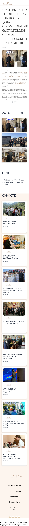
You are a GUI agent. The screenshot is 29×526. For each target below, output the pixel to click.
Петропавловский (23, 82)
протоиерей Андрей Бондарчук (11, 76)
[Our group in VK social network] (10, 517)
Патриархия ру (14, 486)
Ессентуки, (6, 179)
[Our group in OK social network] (19, 517)
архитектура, (17, 179)
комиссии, (6, 181)
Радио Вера (14, 496)
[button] (14, 125)
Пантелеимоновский (21, 83)
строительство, (18, 181)
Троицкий (4, 85)
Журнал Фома (14, 502)
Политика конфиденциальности (13, 522)
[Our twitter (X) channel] (13, 517)
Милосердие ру (14, 491)
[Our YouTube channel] (16, 517)
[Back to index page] (7, 4)
